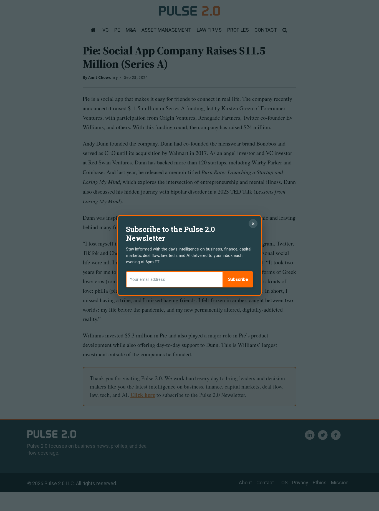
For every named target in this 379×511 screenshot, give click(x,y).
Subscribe (238, 279)
